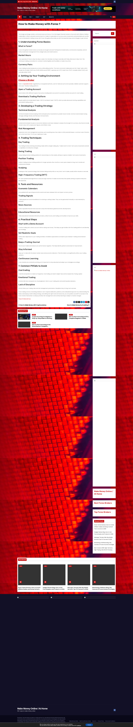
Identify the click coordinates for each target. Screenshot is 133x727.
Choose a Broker (26, 80)
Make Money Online (73, 721)
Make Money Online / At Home (32, 8)
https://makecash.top (24, 299)
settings (79, 725)
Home (24, 17)
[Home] (19, 17)
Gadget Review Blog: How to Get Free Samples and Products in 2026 (53, 588)
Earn (30, 17)
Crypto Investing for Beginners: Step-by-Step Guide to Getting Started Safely (42, 318)
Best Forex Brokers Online (85, 721)
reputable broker (28, 84)
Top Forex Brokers (102, 512)
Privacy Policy (101, 721)
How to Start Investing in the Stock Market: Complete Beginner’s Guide (41, 326)
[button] (111, 17)
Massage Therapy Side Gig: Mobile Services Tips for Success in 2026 (78, 588)
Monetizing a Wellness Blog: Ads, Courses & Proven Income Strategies (103, 588)
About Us (51, 17)
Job (44, 17)
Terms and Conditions (110, 721)
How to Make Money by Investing (77, 305)
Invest (37, 17)
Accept (89, 724)
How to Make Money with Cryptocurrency (33, 305)
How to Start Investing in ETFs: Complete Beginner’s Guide (79, 317)
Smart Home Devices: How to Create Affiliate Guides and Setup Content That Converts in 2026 (104, 527)
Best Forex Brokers (103, 503)
